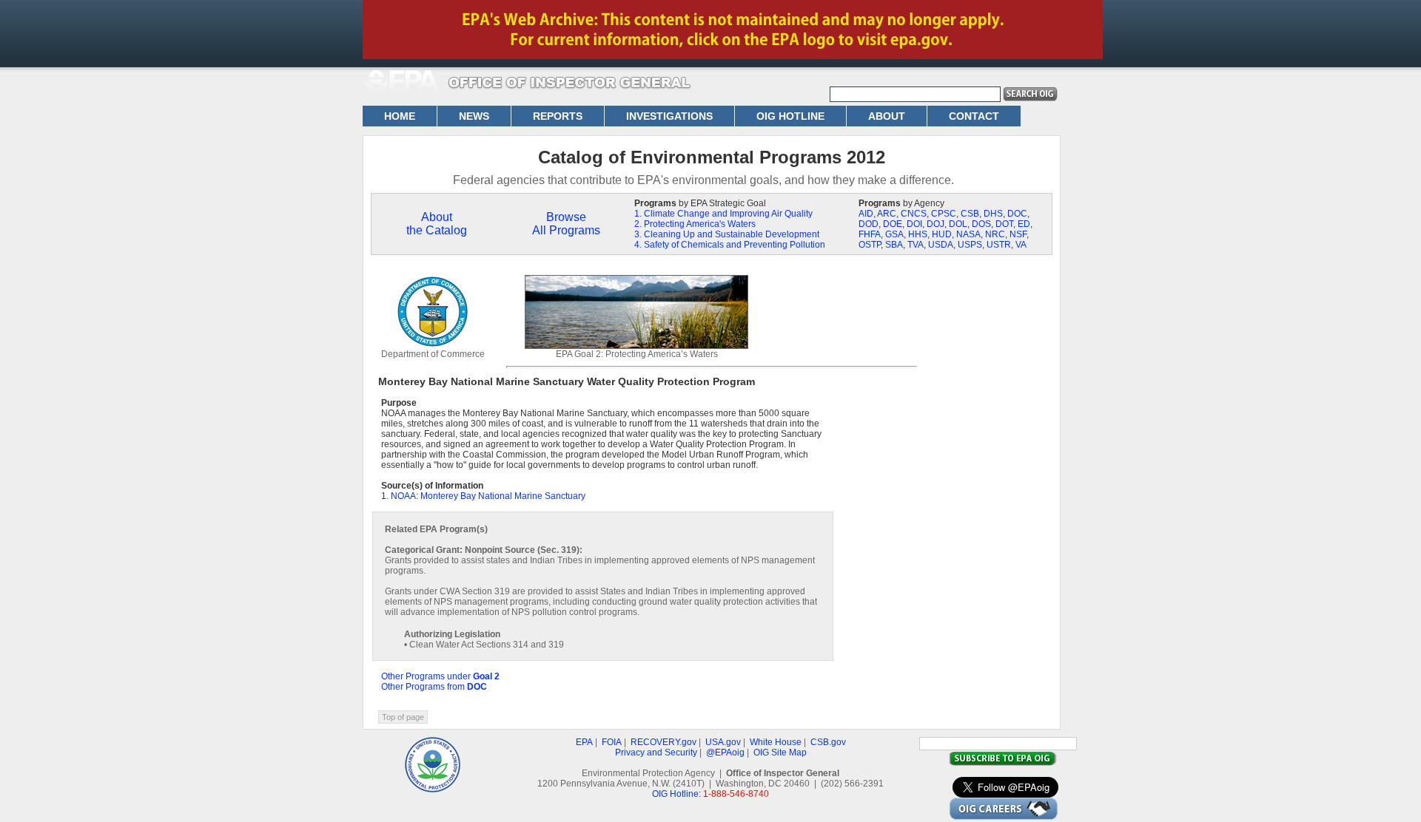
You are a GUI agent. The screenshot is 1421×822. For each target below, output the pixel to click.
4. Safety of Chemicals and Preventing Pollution (729, 245)
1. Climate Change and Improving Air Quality (723, 213)
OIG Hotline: (676, 794)
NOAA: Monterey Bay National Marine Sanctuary (488, 496)
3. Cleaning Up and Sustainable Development (726, 234)
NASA (968, 234)
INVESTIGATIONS (669, 116)
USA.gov (723, 742)
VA (1021, 245)
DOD (869, 224)
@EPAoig (725, 752)
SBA (894, 245)
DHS (993, 213)
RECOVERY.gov (663, 742)
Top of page (403, 717)
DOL (958, 224)
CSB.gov (828, 742)
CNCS (914, 213)
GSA (894, 234)
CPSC (943, 213)
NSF (1018, 234)
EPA (584, 742)
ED (1024, 224)
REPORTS (557, 116)
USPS (970, 245)
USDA (940, 245)
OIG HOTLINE (790, 116)
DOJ (935, 224)
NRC (995, 234)
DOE (892, 224)
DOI (914, 224)
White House (776, 742)
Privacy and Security (656, 752)
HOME (399, 116)
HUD (942, 234)
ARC (886, 213)
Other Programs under (440, 676)
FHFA (870, 234)
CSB (970, 213)
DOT (1004, 224)
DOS (981, 224)
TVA (915, 245)
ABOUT (886, 116)
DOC (1017, 213)
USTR (999, 245)
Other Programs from (434, 687)
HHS (917, 234)
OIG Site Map (780, 752)
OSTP (870, 245)
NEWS (474, 116)
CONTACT (974, 116)
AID (866, 213)
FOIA (612, 742)
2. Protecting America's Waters (695, 224)
